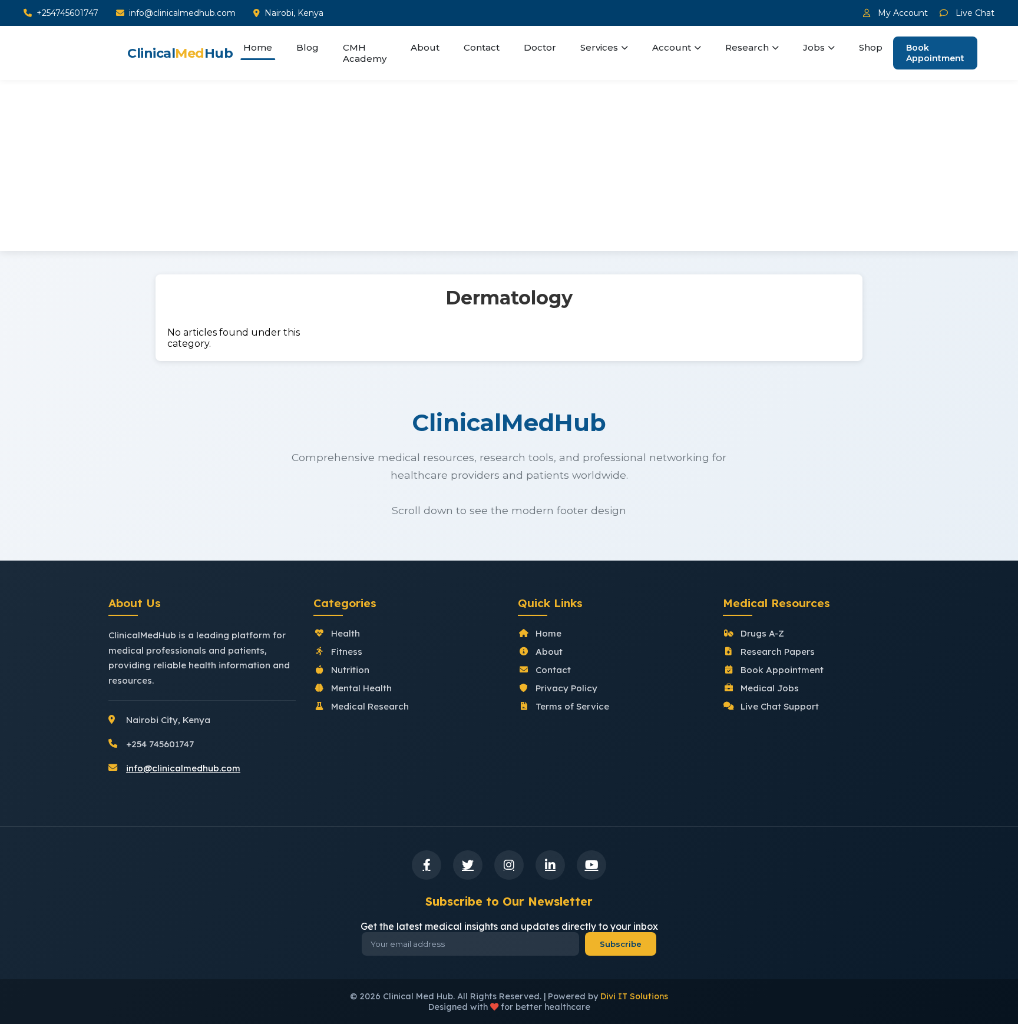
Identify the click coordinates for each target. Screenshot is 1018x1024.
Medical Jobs (770, 688)
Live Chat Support (780, 706)
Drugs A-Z (762, 633)
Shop (871, 47)
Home (257, 47)
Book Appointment (935, 53)
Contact (482, 47)
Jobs (814, 47)
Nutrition (350, 669)
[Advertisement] (509, 168)
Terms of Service (572, 706)
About (425, 47)
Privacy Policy (566, 688)
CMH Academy (364, 53)
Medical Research (370, 706)
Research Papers (778, 651)
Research (747, 47)
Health (345, 633)
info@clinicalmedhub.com (182, 13)
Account (671, 47)
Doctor (540, 47)
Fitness (346, 651)
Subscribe (621, 944)
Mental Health (361, 688)
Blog (307, 47)
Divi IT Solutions (634, 996)
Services (599, 47)
